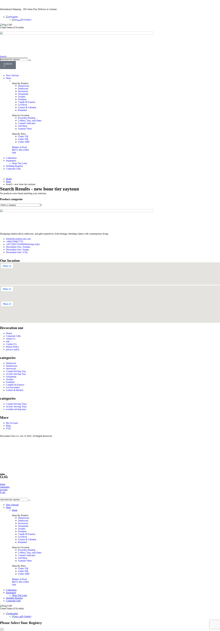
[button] (3, 56)
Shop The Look (19, 163)
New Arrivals (12, 75)
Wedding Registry (14, 166)
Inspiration (11, 160)
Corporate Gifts (13, 168)
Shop (8, 78)
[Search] (29, 60)
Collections (11, 158)
